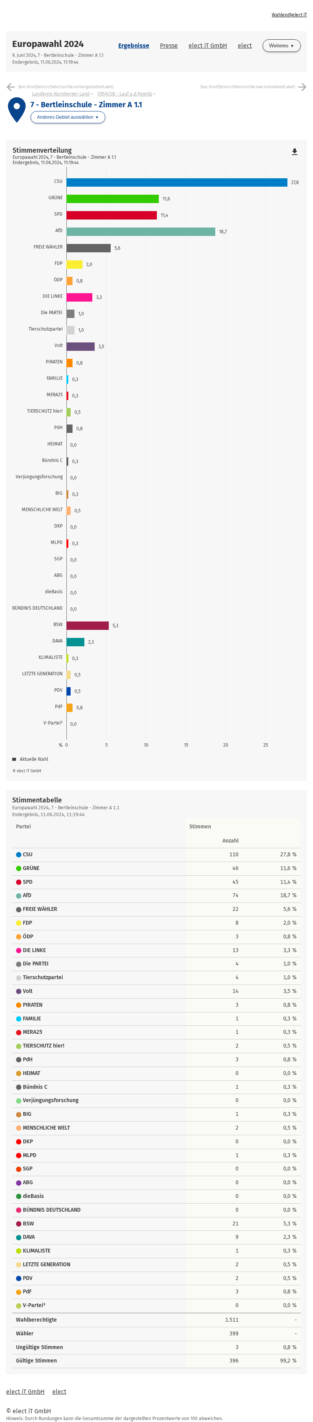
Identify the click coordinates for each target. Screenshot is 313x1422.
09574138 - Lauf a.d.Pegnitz (124, 94)
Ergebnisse (133, 45)
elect (245, 45)
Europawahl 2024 (48, 44)
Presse (169, 45)
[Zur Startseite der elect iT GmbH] (81, 15)
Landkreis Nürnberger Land (61, 94)
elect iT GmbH (208, 45)
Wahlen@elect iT (289, 15)
